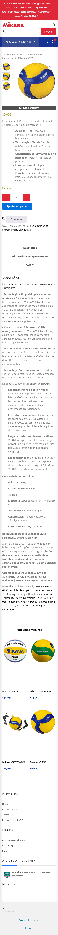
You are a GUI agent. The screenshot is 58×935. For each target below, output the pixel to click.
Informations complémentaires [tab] (30, 256)
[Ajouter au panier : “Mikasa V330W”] (35, 757)
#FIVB (5, 590)
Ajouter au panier (17, 206)
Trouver (48, 31)
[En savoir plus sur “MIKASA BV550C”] (7, 687)
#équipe (48, 598)
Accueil (6, 54)
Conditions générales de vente (15, 840)
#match (24, 601)
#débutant (36, 601)
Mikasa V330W (38, 762)
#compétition (27, 590)
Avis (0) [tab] (30, 264)
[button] (53, 3)
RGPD (4, 850)
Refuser (29, 928)
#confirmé (49, 601)
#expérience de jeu (27, 605)
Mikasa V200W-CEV (40, 691)
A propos (6, 814)
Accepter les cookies (29, 919)
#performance (44, 590)
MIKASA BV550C (11, 691)
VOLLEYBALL (18, 54)
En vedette (25, 229)
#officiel (14, 590)
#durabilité (8, 598)
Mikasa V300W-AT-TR (13, 762)
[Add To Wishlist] (4, 219)
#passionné (8, 605)
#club (39, 598)
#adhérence (46, 594)
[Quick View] (18, 687)
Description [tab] (30, 247)
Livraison (6, 804)
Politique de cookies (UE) (13, 820)
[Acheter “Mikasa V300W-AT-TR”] (7, 757)
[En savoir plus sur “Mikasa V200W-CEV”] (35, 687)
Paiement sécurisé (10, 809)
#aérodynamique (25, 598)
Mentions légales (9, 845)
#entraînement (10, 601)
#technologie (9, 594)
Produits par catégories (18, 41)
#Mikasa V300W (43, 586)
